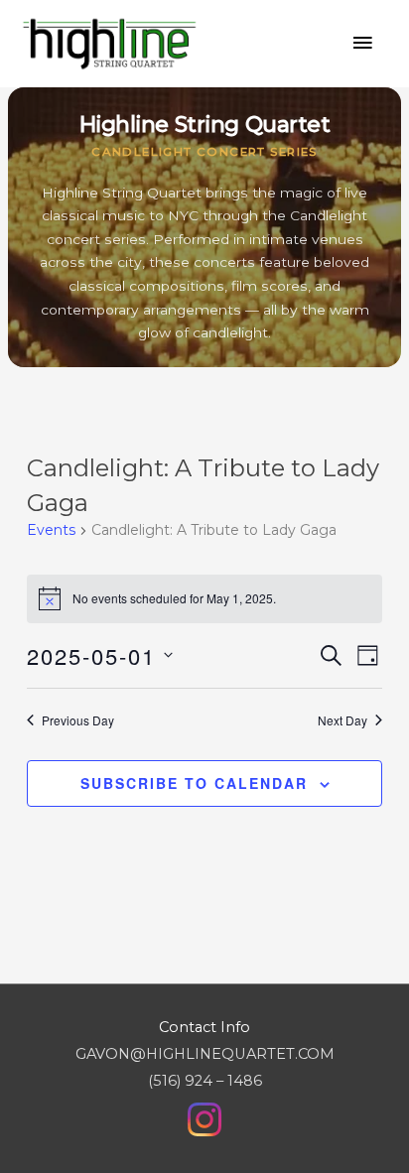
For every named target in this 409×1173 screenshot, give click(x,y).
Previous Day (78, 720)
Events (51, 530)
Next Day (342, 720)
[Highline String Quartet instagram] (204, 1118)
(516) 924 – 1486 (205, 1081)
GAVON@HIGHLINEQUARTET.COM (205, 1054)
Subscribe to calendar (194, 783)
